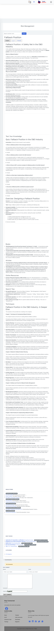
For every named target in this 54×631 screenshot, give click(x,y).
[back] (52, 629)
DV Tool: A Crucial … (15, 544)
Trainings (6, 621)
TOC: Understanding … (12, 546)
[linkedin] (33, 621)
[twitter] (39, 621)
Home (5, 615)
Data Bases (17, 619)
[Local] (29, 2)
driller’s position (9, 496)
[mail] (30, 621)
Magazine (17, 621)
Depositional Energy (10, 504)
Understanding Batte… (13, 543)
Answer (8, 152)
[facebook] (6, 608)
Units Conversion (18, 617)
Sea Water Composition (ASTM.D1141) (14, 509)
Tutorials (17, 615)
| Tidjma (35, 628)
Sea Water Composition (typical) (12, 497)
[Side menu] (34, 2)
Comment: (5, 588)
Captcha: (5, 591)
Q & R (5, 617)
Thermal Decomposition (11, 512)
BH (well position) (9, 494)
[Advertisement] (27, 9)
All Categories (9, 554)
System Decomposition (11, 502)
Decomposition (9, 500)
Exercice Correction (11, 221)
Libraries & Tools (7, 619)
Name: (4, 569)
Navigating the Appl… (20, 540)
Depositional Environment (11, 506)
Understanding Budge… (21, 541)
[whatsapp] (42, 621)
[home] (42, 2)
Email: (30, 569)
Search (24, 33)
